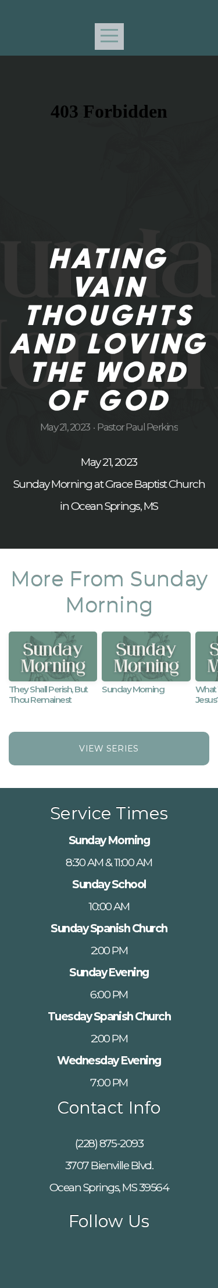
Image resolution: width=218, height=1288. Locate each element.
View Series (108, 748)
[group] (53, 673)
